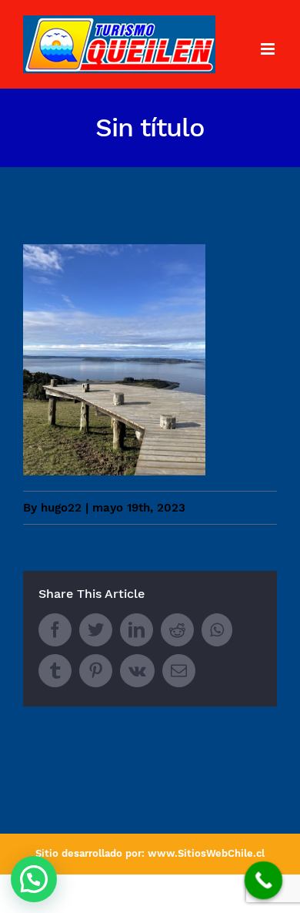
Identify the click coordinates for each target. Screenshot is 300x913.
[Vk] (137, 670)
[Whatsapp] (217, 629)
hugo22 (61, 508)
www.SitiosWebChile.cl (206, 853)
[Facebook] (55, 629)
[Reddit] (177, 629)
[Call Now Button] (264, 880)
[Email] (178, 670)
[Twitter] (95, 629)
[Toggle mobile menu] (269, 49)
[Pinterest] (95, 670)
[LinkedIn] (136, 629)
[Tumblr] (55, 670)
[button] (34, 879)
